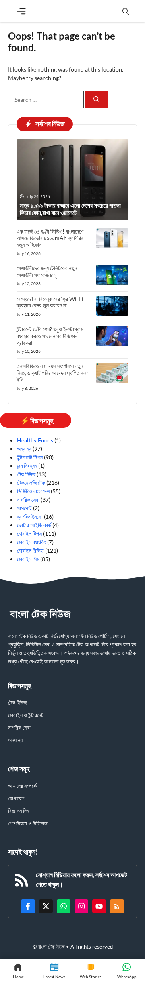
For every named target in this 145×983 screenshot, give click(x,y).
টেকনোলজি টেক (31, 482)
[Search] (96, 100)
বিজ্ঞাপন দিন (18, 810)
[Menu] (21, 11)
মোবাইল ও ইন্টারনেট (26, 714)
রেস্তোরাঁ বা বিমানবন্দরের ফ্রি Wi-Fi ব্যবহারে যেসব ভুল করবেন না (50, 302)
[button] (125, 11)
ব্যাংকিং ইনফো (30, 516)
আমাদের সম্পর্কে (22, 785)
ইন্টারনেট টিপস (30, 457)
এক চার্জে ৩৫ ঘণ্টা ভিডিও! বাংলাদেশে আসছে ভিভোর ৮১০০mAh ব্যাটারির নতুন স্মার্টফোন (50, 238)
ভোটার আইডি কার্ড (34, 525)
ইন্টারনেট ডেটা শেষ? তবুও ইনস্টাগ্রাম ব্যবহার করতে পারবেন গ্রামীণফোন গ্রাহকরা (50, 336)
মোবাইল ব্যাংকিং (31, 542)
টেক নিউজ (26, 474)
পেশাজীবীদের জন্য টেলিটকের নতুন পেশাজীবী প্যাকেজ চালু (47, 271)
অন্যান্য (24, 448)
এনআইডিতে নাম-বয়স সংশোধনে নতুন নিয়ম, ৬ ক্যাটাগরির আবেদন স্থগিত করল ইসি (53, 372)
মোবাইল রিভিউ (30, 550)
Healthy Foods (35, 440)
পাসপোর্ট (24, 508)
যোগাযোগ (16, 798)
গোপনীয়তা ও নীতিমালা (28, 823)
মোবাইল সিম (28, 559)
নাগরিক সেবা (28, 499)
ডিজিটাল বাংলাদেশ (33, 491)
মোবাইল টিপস (29, 533)
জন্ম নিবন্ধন (27, 465)
